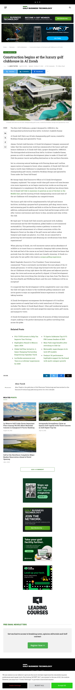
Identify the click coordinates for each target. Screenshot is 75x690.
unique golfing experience (51, 257)
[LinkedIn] (5, 133)
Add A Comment (37, 469)
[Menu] (5, 7)
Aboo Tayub (13, 66)
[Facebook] (5, 142)
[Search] (70, 7)
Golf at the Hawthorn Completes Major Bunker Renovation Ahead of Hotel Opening (18, 457)
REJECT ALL (39, 685)
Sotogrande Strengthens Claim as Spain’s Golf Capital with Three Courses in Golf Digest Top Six (55, 425)
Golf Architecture (10, 52)
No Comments (51, 66)
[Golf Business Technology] (37, 7)
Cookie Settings (15, 685)
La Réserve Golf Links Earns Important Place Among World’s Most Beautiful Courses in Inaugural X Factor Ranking (18, 425)
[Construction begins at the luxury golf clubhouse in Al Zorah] (37, 98)
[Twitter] (5, 138)
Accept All (62, 685)
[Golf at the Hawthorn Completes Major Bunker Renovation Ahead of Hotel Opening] (19, 443)
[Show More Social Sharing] (48, 71)
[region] (37, 680)
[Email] (5, 147)
